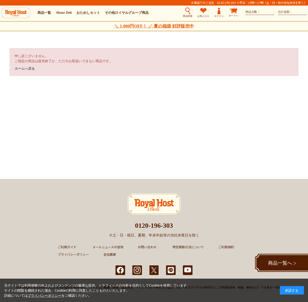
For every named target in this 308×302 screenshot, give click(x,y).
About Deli (64, 12)
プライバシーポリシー (73, 254)
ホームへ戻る (25, 68)
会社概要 (109, 254)
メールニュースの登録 (107, 247)
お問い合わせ (147, 247)
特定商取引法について (188, 247)
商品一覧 (44, 12)
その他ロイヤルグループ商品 (127, 12)
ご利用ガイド (67, 247)
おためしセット (88, 12)
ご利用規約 (226, 247)
